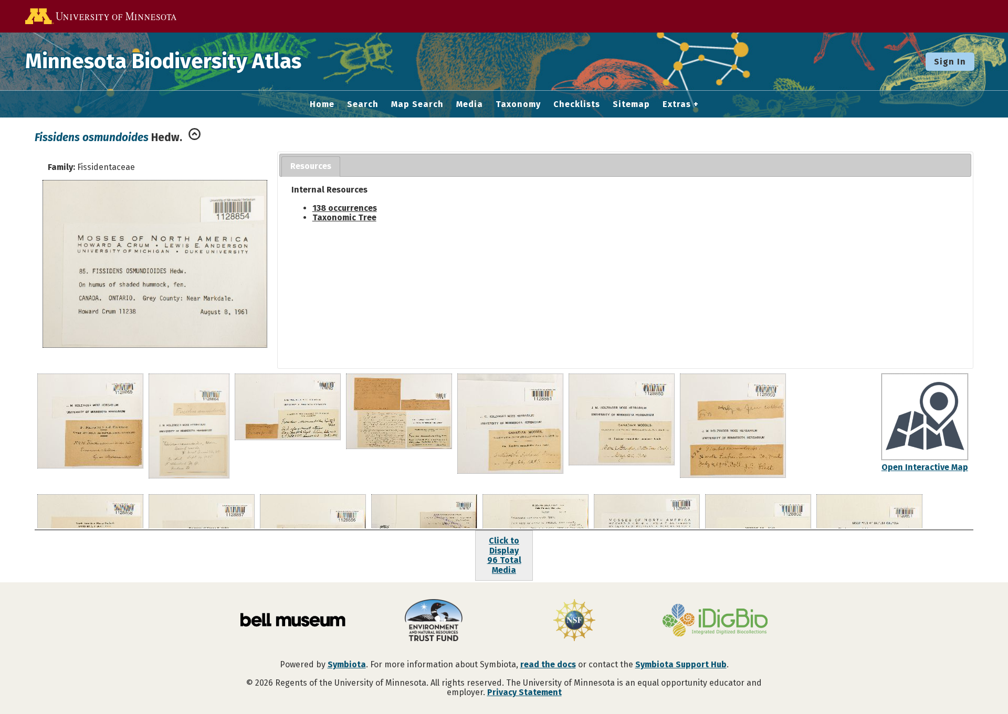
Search (363, 104)
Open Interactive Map (924, 467)
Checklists (576, 104)
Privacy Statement (524, 692)
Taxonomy (518, 104)
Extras (677, 104)
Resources (310, 166)
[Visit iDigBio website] (715, 621)
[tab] (310, 166)
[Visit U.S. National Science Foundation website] (574, 621)
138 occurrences (344, 208)
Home (322, 104)
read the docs (548, 664)
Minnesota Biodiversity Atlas (163, 61)
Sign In (950, 62)
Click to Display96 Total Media (504, 555)
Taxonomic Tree (344, 217)
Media (469, 104)
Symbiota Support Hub (681, 664)
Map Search (417, 104)
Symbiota (347, 664)
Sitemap (631, 104)
